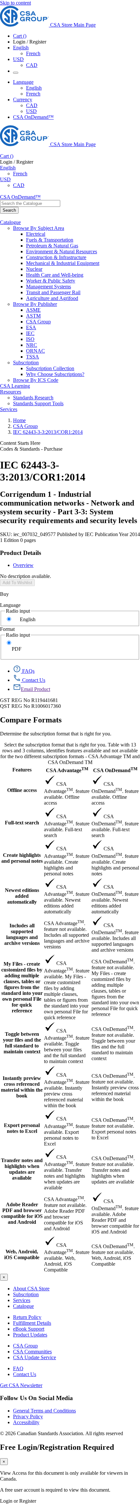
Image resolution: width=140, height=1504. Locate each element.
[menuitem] (83, 234)
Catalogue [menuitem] (10, 222)
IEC (30, 333)
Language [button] (23, 82)
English (34, 88)
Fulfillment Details (32, 1323)
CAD (31, 65)
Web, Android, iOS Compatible (21, 1254)
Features (22, 769)
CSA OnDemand (115, 769)
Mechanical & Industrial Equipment (62, 263)
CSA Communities (32, 1351)
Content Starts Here (20, 443)
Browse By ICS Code (35, 380)
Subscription (26, 1294)
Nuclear (34, 269)
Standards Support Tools (38, 403)
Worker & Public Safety (50, 280)
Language (10, 605)
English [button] (21, 47)
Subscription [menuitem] (26, 362)
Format (7, 629)
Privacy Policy (28, 1416)
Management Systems (48, 286)
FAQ (18, 1368)
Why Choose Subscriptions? (55, 374)
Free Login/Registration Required (57, 1447)
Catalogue (23, 1306)
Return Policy (27, 1317)
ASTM (33, 316)
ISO (30, 339)
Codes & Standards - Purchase (31, 449)
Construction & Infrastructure (56, 257)
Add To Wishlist (17, 582)
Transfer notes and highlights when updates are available (22, 1169)
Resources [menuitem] (10, 392)
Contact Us (24, 1374)
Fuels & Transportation (49, 240)
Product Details (20, 552)
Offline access (22, 790)
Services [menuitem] (8, 409)
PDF (16, 649)
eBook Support (28, 1329)
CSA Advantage (67, 769)
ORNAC (35, 351)
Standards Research (33, 397)
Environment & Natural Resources (61, 251)
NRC (31, 345)
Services (21, 1300)
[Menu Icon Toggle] (15, 73)
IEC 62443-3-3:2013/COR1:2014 (48, 432)
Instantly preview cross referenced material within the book (22, 1086)
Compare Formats (31, 720)
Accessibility (26, 1422)
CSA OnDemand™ (33, 117)
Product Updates (30, 1334)
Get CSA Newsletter (21, 1385)
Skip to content (15, 3)
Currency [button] (22, 99)
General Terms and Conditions (44, 1410)
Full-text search (22, 822)
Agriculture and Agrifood (52, 298)
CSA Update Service (34, 1357)
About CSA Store (31, 1288)
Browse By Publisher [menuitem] (35, 304)
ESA (31, 327)
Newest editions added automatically (22, 896)
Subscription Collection (50, 368)
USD (18, 59)
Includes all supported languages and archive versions (22, 934)
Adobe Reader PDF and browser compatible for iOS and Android (22, 1213)
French (33, 53)
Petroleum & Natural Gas (52, 245)
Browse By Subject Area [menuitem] (38, 228)
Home (19, 420)
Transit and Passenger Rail (53, 292)
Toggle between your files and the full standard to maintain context (22, 1042)
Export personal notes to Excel (22, 1128)
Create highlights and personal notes (22, 858)
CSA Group (38, 321)
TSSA (32, 356)
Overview (23, 565)
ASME (33, 310)
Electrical (35, 234)
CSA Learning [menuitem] (15, 386)
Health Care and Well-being (54, 275)
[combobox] (30, 203)
